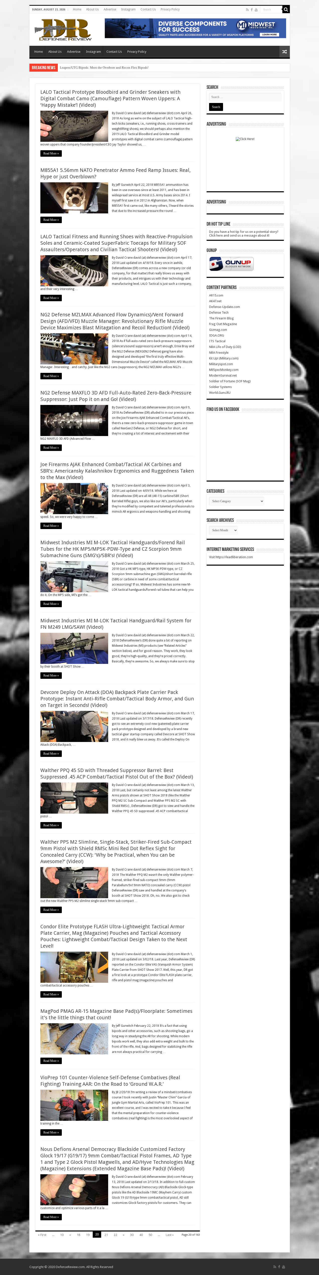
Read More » (51, 153)
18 (78, 1235)
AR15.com (216, 295)
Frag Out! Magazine (223, 324)
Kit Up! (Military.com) (224, 358)
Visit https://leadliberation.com (231, 557)
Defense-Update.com (224, 307)
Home (77, 9)
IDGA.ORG (216, 335)
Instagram (128, 9)
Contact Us (148, 9)
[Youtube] (256, 10)
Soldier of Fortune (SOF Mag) (230, 381)
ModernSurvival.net (223, 375)
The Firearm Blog (221, 318)
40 (141, 1235)
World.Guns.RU (220, 392)
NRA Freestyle (219, 352)
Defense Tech (219, 312)
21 (106, 1235)
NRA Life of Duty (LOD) (225, 347)
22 (115, 1235)
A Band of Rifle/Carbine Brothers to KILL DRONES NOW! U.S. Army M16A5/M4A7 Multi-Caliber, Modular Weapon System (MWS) (149, 67)
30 (132, 1235)
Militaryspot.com (221, 364)
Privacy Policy (170, 9)
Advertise (110, 9)
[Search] (286, 9)
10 (62, 1235)
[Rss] (247, 10)
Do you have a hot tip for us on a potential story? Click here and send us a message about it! (243, 233)
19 (87, 1235)
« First (42, 1235)
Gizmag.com (218, 330)
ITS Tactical (217, 341)
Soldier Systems (220, 387)
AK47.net (215, 301)
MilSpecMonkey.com (224, 370)
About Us (92, 9)
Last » (170, 1235)
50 (150, 1235)
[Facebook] (251, 10)
